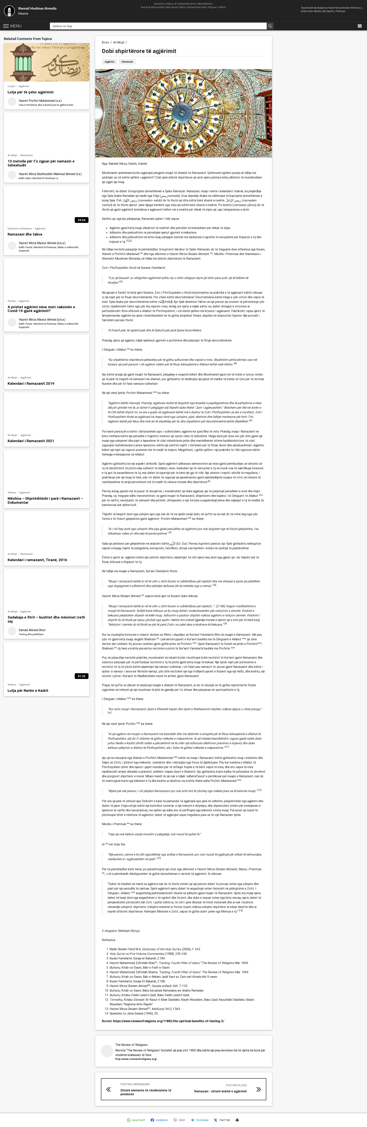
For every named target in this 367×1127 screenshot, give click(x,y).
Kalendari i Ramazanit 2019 (31, 383)
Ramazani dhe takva (25, 234)
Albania (37, 11)
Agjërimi (24, 86)
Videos (12, 492)
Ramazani (26, 155)
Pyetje (12, 301)
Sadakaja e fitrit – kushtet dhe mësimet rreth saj (46, 619)
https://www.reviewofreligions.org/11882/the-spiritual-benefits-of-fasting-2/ (168, 1021)
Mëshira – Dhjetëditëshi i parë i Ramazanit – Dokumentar (45, 500)
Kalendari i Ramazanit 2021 (31, 440)
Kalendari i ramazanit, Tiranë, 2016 (37, 559)
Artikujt (13, 155)
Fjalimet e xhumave (20, 228)
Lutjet (12, 86)
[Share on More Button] (237, 1120)
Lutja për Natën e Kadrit (28, 690)
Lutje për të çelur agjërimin (31, 92)
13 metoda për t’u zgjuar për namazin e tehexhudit (41, 163)
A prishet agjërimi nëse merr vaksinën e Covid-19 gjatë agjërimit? (41, 309)
